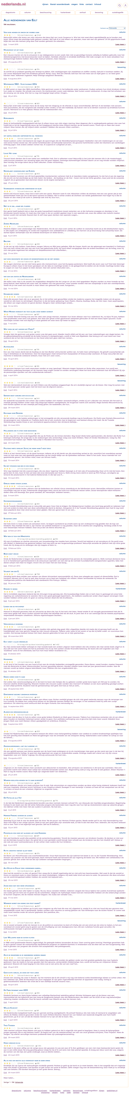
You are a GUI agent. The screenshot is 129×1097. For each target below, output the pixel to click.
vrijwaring (45, 1092)
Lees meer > (120, 44)
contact (89, 4)
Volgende (19, 1082)
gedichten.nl (112, 1091)
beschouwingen (40, 1091)
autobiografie (117, 12)
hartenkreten (55, 1091)
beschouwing (45, 12)
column (27, 12)
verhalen (66, 1091)
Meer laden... (9, 1078)
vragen (74, 4)
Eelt (5, 44)
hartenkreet (65, 12)
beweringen (78, 1091)
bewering (99, 12)
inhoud (97, 4)
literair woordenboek (60, 4)
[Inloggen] (125, 5)
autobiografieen (91, 1091)
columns (27, 1091)
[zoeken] (119, 5)
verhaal (83, 12)
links (81, 4)
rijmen (45, 4)
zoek (69, 1092)
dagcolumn (10, 12)
